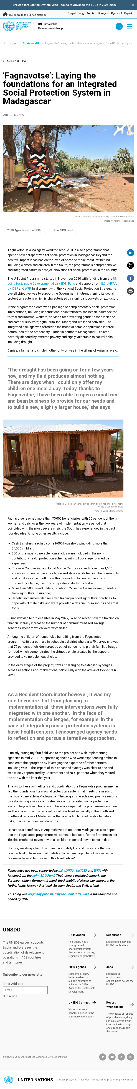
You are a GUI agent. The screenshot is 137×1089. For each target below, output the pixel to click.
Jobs (109, 967)
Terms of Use (126, 1079)
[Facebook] (130, 278)
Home (6, 43)
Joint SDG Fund (43, 875)
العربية (72, 13)
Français (103, 13)
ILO (103, 283)
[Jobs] (132, 967)
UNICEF (12, 288)
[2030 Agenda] (94, 967)
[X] (130, 265)
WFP (28, 288)
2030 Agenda (77, 967)
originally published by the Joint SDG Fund (58, 894)
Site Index (113, 1079)
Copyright (72, 1079)
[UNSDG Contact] (94, 1003)
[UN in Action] (94, 935)
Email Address (13, 984)
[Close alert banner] (133, 5)
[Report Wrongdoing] (132, 1005)
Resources (113, 935)
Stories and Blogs (33, 43)
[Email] (130, 291)
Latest (16, 43)
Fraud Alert (84, 1079)
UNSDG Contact (79, 1002)
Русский (116, 13)
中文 (81, 13)
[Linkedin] (130, 252)
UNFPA (111, 283)
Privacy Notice (99, 1079)
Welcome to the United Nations (27, 15)
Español (129, 13)
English (91, 13)
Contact (61, 1079)
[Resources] (132, 935)
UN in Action (76, 935)
